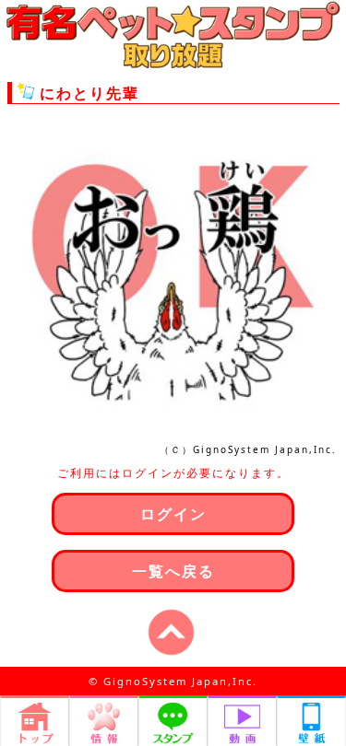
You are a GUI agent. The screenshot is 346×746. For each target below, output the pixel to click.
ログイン (173, 514)
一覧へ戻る (173, 571)
